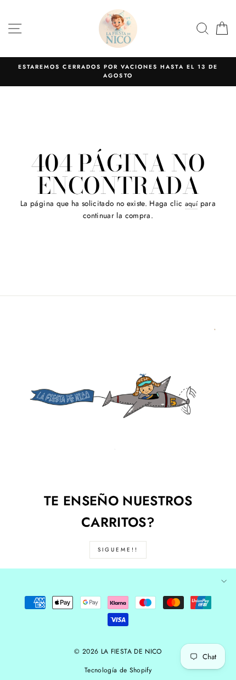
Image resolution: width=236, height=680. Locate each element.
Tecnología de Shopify (118, 670)
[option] (118, 72)
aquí (191, 204)
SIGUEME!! (118, 549)
